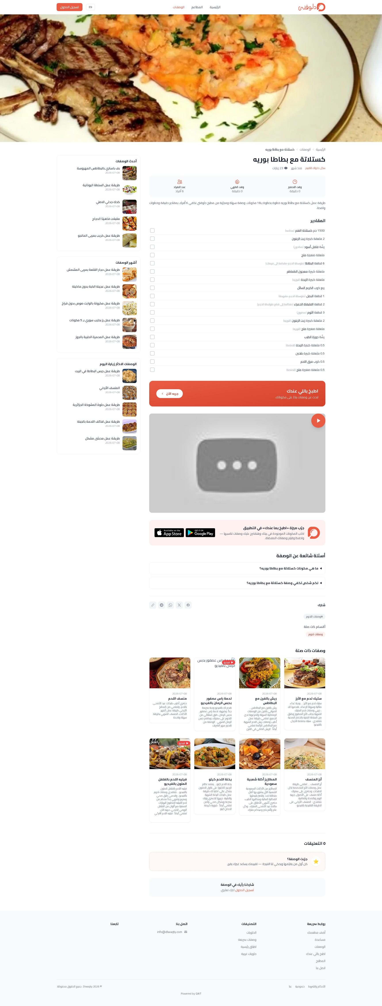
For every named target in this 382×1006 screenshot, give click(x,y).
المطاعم (197, 7)
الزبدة (304, 279)
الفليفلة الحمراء (303, 304)
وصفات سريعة (247, 939)
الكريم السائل (305, 288)
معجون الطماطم (297, 271)
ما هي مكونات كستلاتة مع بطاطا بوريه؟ (289, 568)
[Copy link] (152, 605)
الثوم (310, 312)
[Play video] (237, 463)
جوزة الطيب (311, 337)
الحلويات (251, 932)
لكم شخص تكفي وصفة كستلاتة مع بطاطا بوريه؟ (282, 583)
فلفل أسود (311, 247)
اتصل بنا (320, 968)
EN (90, 7)
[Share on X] (179, 605)
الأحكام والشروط (316, 986)
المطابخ (320, 961)
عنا (290, 986)
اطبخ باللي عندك (315, 954)
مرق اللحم (306, 361)
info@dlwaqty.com (169, 932)
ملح (303, 255)
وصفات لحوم (315, 634)
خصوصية (300, 986)
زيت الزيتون (298, 239)
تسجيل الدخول (69, 7)
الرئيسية (215, 7)
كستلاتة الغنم (303, 230)
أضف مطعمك (316, 932)
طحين (299, 353)
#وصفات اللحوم (314, 616)
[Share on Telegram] (161, 605)
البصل (309, 296)
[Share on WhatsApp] (170, 605)
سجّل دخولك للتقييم (315, 168)
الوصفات (178, 7)
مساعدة (320, 939)
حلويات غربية (248, 954)
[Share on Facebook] (188, 605)
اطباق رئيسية (248, 947)
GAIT (198, 993)
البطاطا (309, 263)
